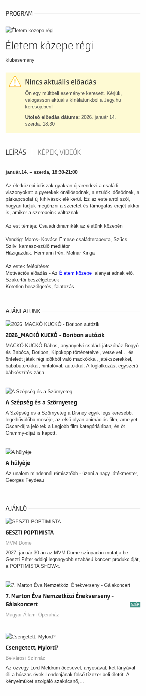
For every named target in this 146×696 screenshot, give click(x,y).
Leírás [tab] (16, 152)
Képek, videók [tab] (59, 152)
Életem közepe (75, 273)
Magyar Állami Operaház (32, 615)
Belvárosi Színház (25, 658)
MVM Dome (18, 543)
